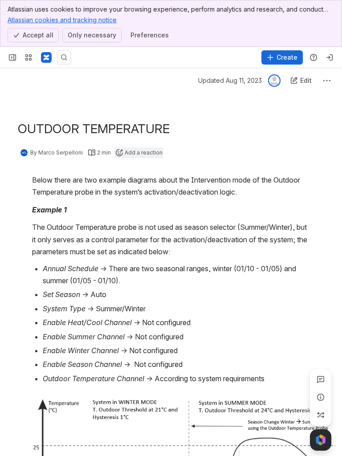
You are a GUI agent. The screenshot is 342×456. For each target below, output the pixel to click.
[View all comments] (321, 379)
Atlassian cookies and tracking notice (62, 20)
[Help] (313, 57)
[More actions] (327, 80)
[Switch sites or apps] (28, 57)
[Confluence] (46, 57)
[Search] (64, 57)
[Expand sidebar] (12, 57)
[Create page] (321, 415)
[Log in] (329, 57)
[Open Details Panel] (321, 397)
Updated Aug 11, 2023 (230, 80)
